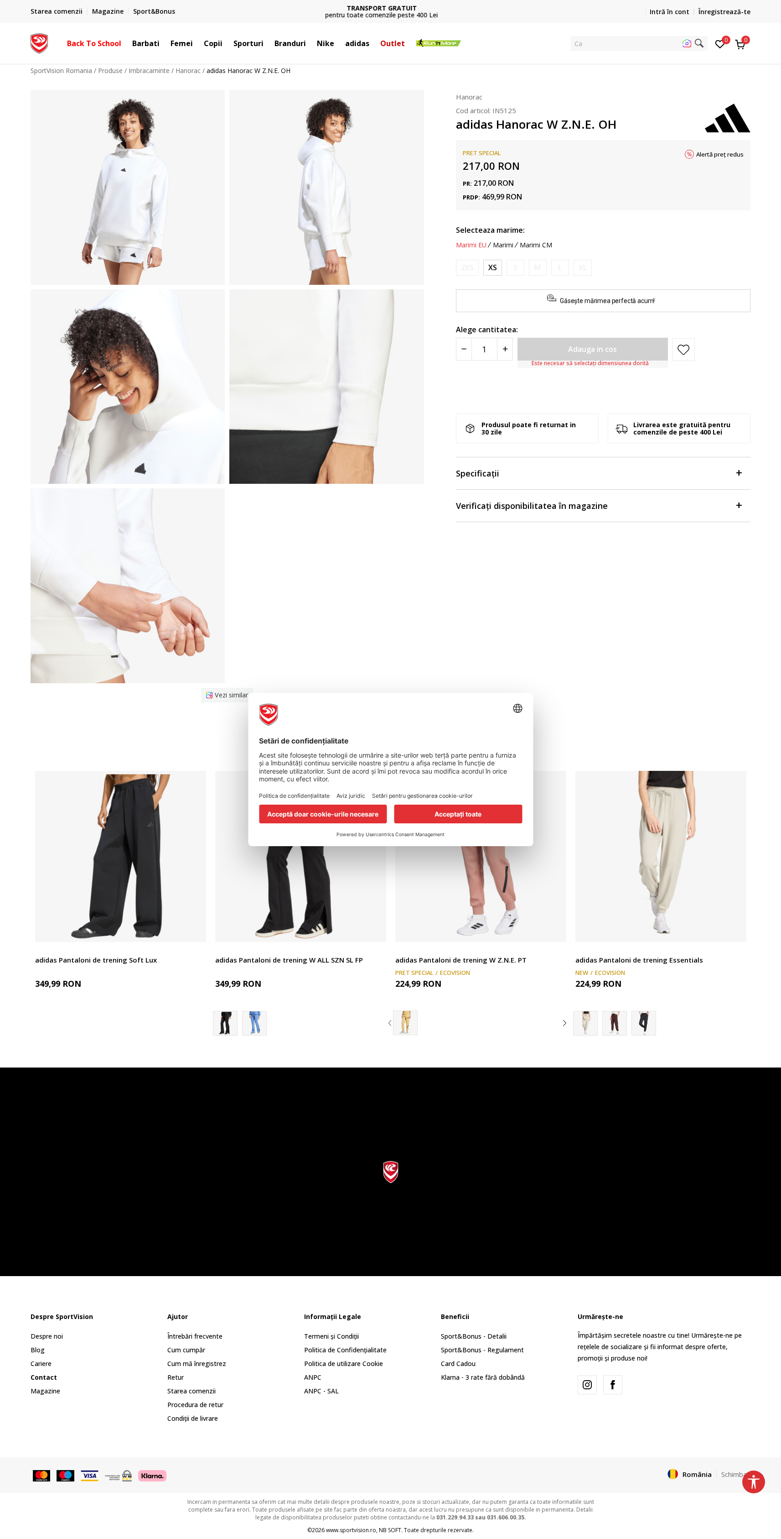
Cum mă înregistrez (196, 1363)
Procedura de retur (195, 1404)
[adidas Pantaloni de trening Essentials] (660, 856)
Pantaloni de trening (64, 949)
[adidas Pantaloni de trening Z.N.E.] (405, 1023)
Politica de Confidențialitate (345, 1349)
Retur (175, 1377)
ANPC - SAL (321, 1391)
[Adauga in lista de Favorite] (194, 929)
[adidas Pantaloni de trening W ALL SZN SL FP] (300, 856)
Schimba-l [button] (736, 1474)
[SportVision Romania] (39, 42)
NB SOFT (390, 1530)
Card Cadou (458, 1363)
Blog (38, 1349)
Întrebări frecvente (194, 1336)
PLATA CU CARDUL (390, 8)
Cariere (41, 1363)
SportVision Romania (61, 70)
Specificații (477, 473)
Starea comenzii (191, 1391)
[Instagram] (587, 1385)
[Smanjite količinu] (464, 349)
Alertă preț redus (720, 154)
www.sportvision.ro (351, 1530)
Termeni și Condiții (331, 1336)
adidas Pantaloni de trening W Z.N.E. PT (461, 959)
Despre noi (47, 1336)
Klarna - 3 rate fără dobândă (483, 1377)
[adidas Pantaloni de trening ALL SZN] (254, 1023)
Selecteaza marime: (490, 230)
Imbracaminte (149, 70)
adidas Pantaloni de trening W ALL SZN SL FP (289, 959)
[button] (126, 43)
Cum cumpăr (186, 1349)
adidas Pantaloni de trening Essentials (639, 959)
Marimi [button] (503, 245)
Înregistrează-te (724, 11)
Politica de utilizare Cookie (343, 1363)
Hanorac (188, 70)
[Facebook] (613, 1385)
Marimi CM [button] (536, 245)
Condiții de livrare (192, 1418)
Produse (110, 70)
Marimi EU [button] (471, 245)
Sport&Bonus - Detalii (474, 1336)
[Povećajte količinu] (505, 349)
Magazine (45, 1391)
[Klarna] (152, 1475)
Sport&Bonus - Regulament (482, 1349)
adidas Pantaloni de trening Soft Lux (96, 959)
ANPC (312, 1377)
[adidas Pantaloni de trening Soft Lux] (120, 856)
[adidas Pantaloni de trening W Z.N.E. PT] (480, 856)
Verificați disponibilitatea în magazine (532, 506)
